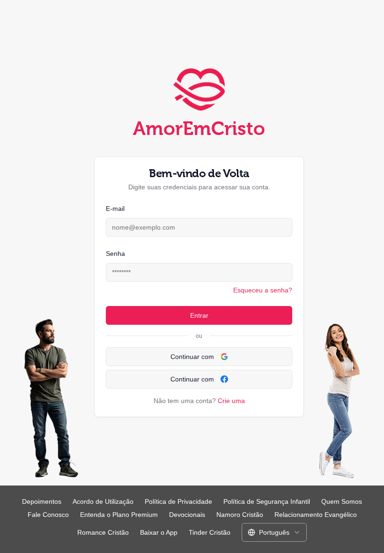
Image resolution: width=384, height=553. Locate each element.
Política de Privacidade (178, 501)
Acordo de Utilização (103, 501)
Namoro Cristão (239, 514)
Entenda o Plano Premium (119, 514)
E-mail (115, 208)
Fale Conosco (48, 514)
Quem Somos (341, 501)
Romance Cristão (103, 532)
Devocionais (187, 514)
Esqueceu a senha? (262, 290)
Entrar (199, 315)
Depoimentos (41, 501)
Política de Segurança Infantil (266, 501)
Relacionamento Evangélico (315, 514)
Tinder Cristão (209, 532)
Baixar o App (158, 532)
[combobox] (274, 532)
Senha (115, 253)
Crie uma (231, 400)
